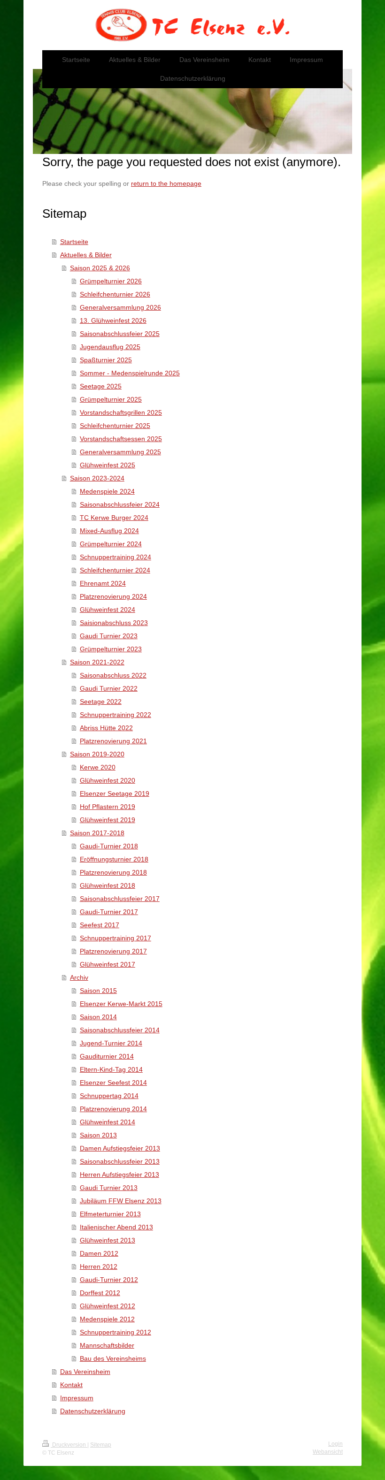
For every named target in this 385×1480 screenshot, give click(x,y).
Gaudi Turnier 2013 (109, 1187)
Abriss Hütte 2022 (106, 728)
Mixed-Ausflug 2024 (109, 530)
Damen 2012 (99, 1253)
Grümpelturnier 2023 (111, 649)
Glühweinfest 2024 (107, 609)
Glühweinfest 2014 (107, 1122)
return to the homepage (166, 183)
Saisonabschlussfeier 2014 (120, 1030)
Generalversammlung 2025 (120, 452)
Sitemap (100, 1445)
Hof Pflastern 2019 (107, 806)
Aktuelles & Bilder (86, 255)
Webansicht (328, 1452)
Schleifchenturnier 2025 (115, 425)
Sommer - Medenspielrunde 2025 (130, 373)
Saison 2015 (98, 990)
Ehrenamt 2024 (103, 583)
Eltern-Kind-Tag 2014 (111, 1069)
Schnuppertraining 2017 (115, 938)
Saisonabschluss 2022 (113, 675)
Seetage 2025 (101, 386)
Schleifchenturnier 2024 (115, 570)
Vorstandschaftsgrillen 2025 (121, 412)
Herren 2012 (98, 1266)
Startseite (74, 241)
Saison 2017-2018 (97, 833)
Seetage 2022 (101, 701)
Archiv (79, 977)
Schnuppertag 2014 (109, 1095)
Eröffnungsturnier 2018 (114, 859)
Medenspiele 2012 (107, 1319)
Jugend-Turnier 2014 (111, 1043)
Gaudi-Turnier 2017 (109, 911)
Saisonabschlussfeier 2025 (120, 333)
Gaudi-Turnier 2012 (109, 1279)
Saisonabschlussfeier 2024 (120, 504)
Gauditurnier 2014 (107, 1056)
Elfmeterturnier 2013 (110, 1214)
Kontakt (71, 1384)
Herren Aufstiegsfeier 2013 (119, 1174)
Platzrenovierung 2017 (113, 951)
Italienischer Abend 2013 (116, 1227)
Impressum (76, 1398)
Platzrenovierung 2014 (113, 1109)
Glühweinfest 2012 (107, 1306)
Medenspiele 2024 (107, 491)
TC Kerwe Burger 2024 (114, 517)
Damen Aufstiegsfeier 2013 (120, 1148)
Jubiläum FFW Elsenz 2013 (121, 1201)
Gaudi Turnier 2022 (109, 688)
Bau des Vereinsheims (113, 1358)
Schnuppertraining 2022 (115, 714)
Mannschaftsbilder (107, 1345)
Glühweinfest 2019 (107, 820)
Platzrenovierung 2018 (113, 872)
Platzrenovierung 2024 (113, 596)
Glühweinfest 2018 (107, 885)
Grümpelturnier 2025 (111, 399)
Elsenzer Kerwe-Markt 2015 (121, 1003)
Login (335, 1444)
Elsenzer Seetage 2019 (114, 793)
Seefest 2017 (99, 925)
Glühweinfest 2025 (107, 465)
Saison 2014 (98, 1017)
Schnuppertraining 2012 (115, 1332)
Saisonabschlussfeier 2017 (120, 898)
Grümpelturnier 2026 (111, 281)
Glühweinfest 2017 (107, 964)
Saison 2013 (98, 1135)
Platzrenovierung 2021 (113, 741)
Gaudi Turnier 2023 (109, 636)
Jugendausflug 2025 (110, 347)
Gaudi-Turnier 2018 (109, 846)
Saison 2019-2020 (97, 754)
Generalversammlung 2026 (120, 307)
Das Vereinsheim (85, 1371)
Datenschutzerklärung (92, 1411)
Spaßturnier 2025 (106, 360)
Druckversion (69, 1445)
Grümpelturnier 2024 (111, 544)
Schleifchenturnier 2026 (115, 294)
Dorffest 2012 (100, 1293)
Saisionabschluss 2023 (114, 622)
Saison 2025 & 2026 (100, 268)
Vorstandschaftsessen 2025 (121, 438)
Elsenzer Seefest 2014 (113, 1082)
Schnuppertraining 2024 (115, 557)
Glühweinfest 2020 (107, 780)
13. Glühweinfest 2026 (113, 320)
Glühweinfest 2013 (107, 1240)
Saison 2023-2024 (97, 478)
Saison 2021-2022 (97, 662)
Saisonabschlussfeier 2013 (120, 1161)
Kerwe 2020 (98, 767)
